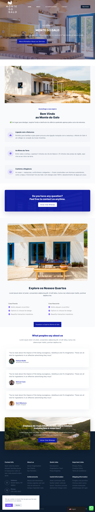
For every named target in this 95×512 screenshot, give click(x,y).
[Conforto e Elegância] (11, 172)
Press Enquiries (55, 471)
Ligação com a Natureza (24, 132)
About (38, 6)
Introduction (54, 466)
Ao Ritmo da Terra (22, 150)
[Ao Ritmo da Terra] (11, 153)
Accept (9, 505)
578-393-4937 (16, 491)
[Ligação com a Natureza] (11, 135)
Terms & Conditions (79, 471)
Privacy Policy (77, 466)
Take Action (85, 6)
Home (29, 6)
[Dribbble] (86, 508)
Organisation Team (56, 468)
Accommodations (51, 6)
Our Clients (31, 468)
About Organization (34, 466)
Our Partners (31, 471)
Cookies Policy (77, 468)
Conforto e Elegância (23, 169)
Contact (64, 6)
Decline (18, 505)
